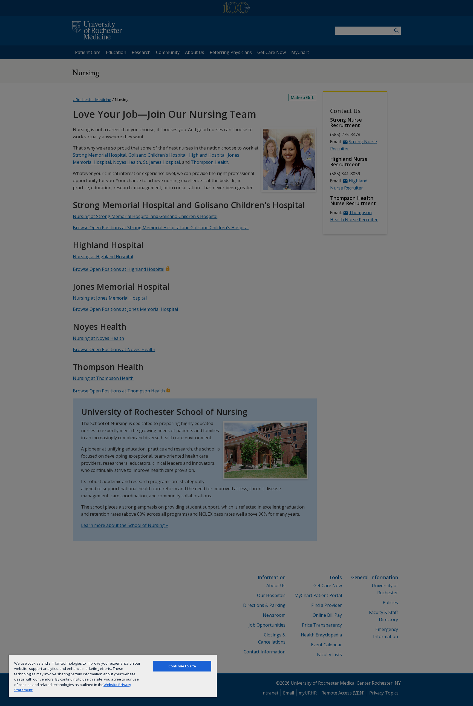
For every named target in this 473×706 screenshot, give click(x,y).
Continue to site (182, 666)
